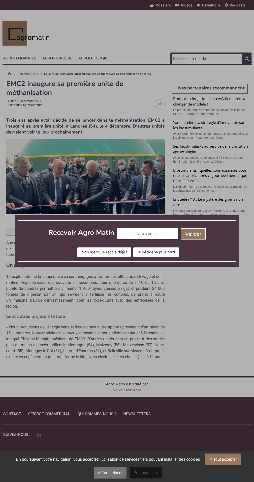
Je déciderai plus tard (156, 252)
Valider (193, 234)
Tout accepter (224, 459)
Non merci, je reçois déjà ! (104, 252)
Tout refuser (112, 473)
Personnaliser (145, 473)
